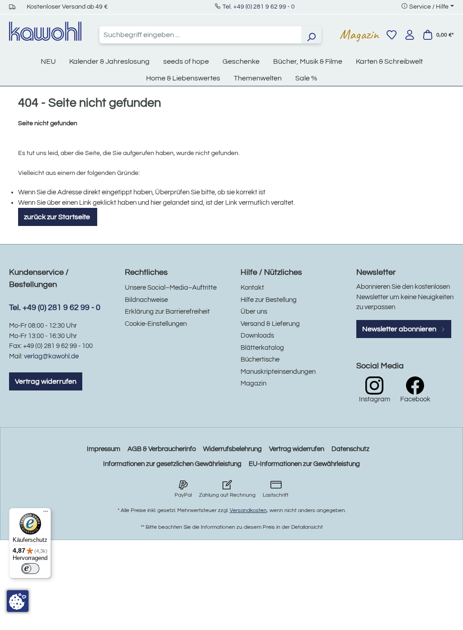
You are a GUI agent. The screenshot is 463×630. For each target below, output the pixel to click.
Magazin (359, 34)
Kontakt (252, 287)
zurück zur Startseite (57, 217)
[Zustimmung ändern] (17, 601)
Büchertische (260, 359)
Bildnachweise (146, 299)
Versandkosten (248, 510)
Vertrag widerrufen (45, 381)
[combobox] (200, 34)
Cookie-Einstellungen (156, 323)
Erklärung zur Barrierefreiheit (167, 311)
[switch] (30, 568)
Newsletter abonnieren (400, 329)
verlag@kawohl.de (51, 356)
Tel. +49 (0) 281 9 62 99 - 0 (258, 7)
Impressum (103, 449)
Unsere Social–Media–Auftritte (171, 287)
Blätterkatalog (262, 347)
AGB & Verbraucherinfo (162, 449)
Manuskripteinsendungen (278, 371)
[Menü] (45, 513)
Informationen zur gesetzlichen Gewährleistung (172, 464)
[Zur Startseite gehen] (45, 31)
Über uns (254, 311)
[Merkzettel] (391, 35)
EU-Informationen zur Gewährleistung (304, 464)
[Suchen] (311, 34)
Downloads (257, 335)
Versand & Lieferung (270, 323)
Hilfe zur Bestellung (269, 299)
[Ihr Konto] (409, 35)
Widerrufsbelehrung (232, 449)
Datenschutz (350, 449)
